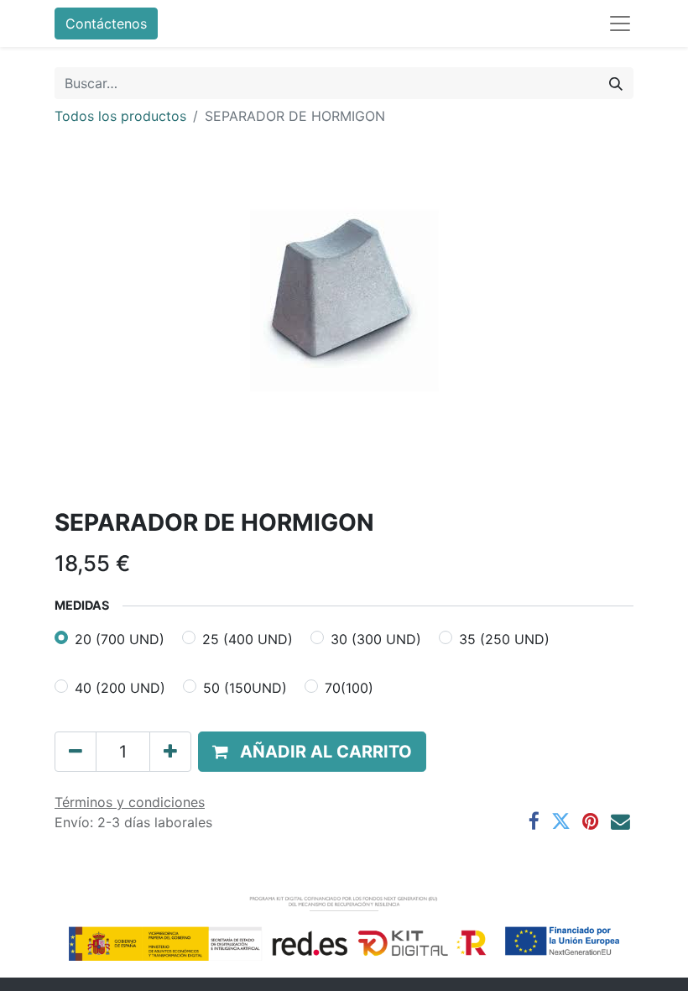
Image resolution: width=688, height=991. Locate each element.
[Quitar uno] (75, 751)
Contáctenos (106, 23)
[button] (312, 751)
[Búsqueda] (615, 83)
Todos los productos (120, 115)
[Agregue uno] (170, 751)
